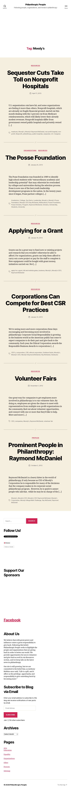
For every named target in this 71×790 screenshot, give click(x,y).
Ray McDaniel (45, 355)
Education (8, 750)
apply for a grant (16, 270)
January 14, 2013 (37, 317)
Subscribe (10, 715)
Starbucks (54, 355)
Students (14, 207)
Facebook (12, 620)
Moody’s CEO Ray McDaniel (29, 202)
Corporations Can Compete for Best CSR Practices (36, 303)
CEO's (13, 352)
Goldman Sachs (48, 352)
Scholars (46, 205)
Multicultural (43, 202)
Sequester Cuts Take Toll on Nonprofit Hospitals (35, 79)
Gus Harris (29, 200)
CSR (27, 352)
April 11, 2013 (36, 93)
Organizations (30, 150)
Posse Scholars (16, 205)
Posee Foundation (54, 202)
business (42, 270)
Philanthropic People (35, 4)
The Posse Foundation (35, 157)
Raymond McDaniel (35, 205)
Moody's (21, 132)
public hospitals (37, 134)
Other (6, 763)
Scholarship (53, 205)
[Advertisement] (35, 33)
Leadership (37, 200)
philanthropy (27, 134)
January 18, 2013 (37, 238)
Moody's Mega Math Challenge (30, 500)
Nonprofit (19, 134)
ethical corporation (35, 352)
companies (19, 421)
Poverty (7, 767)
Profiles (35, 438)
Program (25, 205)
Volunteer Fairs (35, 378)
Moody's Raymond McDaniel (34, 132)
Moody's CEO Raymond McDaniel (39, 498)
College (22, 200)
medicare (14, 132)
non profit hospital (51, 132)
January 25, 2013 (37, 165)
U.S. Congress (55, 134)
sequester (46, 134)
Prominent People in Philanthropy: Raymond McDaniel (35, 451)
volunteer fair (48, 421)
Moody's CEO (56, 270)
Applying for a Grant (35, 230)
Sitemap (7, 771)
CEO (12, 421)
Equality (7, 754)
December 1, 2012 (37, 386)
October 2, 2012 (36, 465)
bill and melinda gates (30, 270)
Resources (35, 65)
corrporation (20, 352)
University (21, 207)
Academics (15, 200)
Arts (5, 748)
